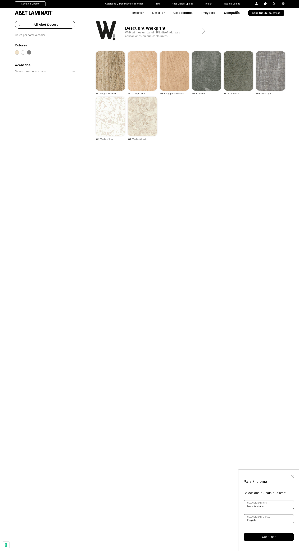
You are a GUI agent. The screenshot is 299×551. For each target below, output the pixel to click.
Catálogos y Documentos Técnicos (124, 3)
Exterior (158, 13)
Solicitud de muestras (266, 12)
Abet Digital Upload (182, 3)
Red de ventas (232, 3)
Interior (138, 13)
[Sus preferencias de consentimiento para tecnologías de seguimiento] (6, 545)
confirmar (269, 536)
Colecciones (183, 13)
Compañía (232, 13)
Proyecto (208, 13)
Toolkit (208, 3)
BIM (158, 3)
